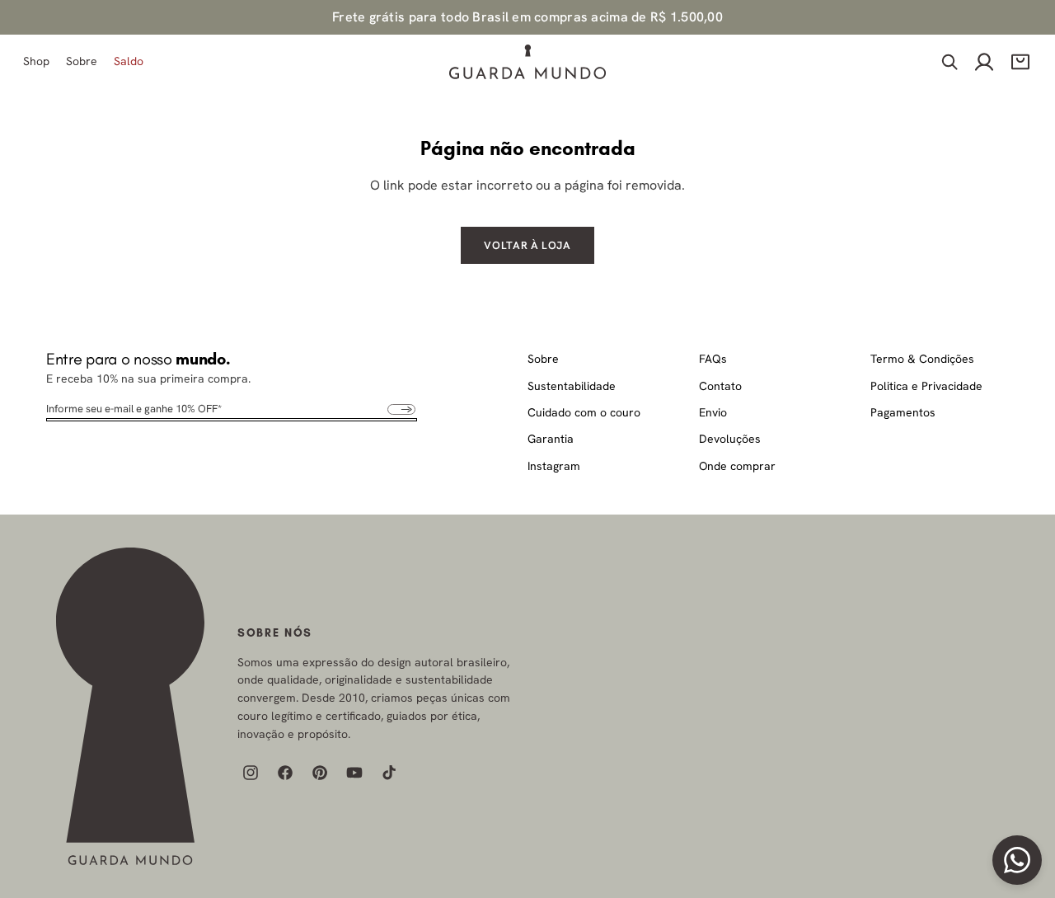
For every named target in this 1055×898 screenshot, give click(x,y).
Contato (720, 385)
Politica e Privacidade (926, 385)
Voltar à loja (527, 245)
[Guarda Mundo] (130, 706)
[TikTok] (389, 772)
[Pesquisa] (949, 63)
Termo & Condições (922, 358)
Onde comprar (737, 465)
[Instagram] (250, 772)
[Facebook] (285, 772)
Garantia (551, 438)
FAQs (713, 358)
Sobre (543, 358)
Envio (713, 412)
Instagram (554, 465)
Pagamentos (902, 412)
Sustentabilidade (572, 385)
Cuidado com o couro (584, 412)
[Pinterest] (320, 772)
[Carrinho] (1020, 63)
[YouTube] (354, 772)
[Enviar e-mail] (401, 409)
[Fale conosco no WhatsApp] (1017, 860)
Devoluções (730, 438)
